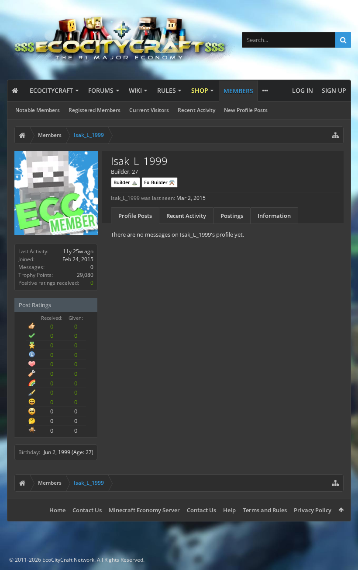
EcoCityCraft (51, 90)
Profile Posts (135, 216)
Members (238, 91)
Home (57, 510)
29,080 (85, 275)
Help (229, 510)
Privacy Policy (312, 510)
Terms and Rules (265, 510)
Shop (199, 90)
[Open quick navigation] (335, 135)
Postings (231, 216)
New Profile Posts (246, 110)
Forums (101, 90)
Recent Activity (196, 110)
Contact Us (87, 510)
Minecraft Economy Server (144, 510)
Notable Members (37, 110)
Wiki (135, 90)
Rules (166, 90)
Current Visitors (149, 110)
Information (274, 216)
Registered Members (94, 110)
